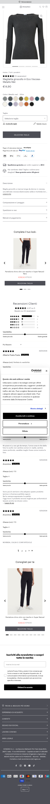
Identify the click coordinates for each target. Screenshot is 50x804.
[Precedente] (6, 40)
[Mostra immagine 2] (22, 66)
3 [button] (25, 550)
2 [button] (22, 550)
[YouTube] (29, 765)
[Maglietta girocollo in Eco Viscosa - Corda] (16, 99)
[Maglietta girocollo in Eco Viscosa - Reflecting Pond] (37, 99)
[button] (8, 75)
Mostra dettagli (36, 408)
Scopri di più (30, 150)
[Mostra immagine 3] (28, 66)
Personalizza (23, 423)
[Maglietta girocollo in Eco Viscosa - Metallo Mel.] (10, 99)
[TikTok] (34, 765)
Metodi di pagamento (12, 217)
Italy (24, 789)
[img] (8, 350)
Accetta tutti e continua (25, 416)
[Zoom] (41, 15)
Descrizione (8, 183)
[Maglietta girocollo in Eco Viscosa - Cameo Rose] (21, 104)
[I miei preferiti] (43, 6)
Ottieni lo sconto (25, 687)
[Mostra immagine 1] (15, 66)
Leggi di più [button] (9, 503)
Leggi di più (7, 194)
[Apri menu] (3, 7)
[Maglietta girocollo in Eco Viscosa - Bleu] (10, 104)
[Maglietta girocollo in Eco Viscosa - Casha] (5, 104)
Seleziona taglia (21, 134)
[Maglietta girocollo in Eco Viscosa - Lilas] (32, 99)
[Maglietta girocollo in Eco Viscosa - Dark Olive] (21, 99)
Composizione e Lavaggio (13, 202)
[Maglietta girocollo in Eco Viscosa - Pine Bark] (42, 99)
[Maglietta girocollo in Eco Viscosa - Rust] (26, 104)
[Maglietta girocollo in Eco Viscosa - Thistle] (16, 104)
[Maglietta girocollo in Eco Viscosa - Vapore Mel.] (5, 99)
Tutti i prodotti (14, 72)
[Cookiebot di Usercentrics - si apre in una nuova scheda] (31, 370)
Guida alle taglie (11, 123)
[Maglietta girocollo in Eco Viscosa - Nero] (32, 104)
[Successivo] (43, 40)
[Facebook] (16, 765)
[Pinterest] (25, 765)
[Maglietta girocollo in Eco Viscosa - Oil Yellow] (26, 99)
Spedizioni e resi (10, 210)
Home (5, 72)
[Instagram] (21, 765)
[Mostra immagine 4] (35, 66)
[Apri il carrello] (46, 6)
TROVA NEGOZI (26, 2)
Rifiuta (25, 431)
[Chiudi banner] (46, 371)
